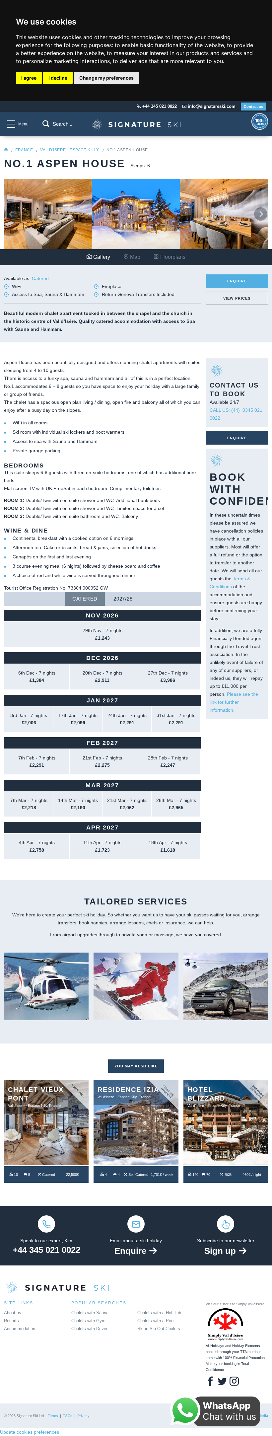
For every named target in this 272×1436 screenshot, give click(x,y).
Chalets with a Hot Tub (159, 1312)
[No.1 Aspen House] (48, 213)
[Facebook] (210, 1382)
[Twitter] (222, 1382)
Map (134, 257)
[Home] (6, 150)
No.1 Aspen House (127, 150)
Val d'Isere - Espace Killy (69, 150)
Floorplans (172, 257)
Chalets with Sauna (89, 1312)
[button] (46, 124)
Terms (53, 1416)
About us (12, 1312)
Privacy (83, 1416)
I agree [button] (28, 78)
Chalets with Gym (88, 1320)
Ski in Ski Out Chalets (158, 1328)
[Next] (260, 214)
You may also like (136, 1066)
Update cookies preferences (29, 1432)
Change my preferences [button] (106, 78)
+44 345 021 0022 (46, 1250)
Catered (85, 599)
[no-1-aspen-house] (136, 131)
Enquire (236, 281)
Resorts (11, 1320)
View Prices (236, 298)
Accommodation (19, 1328)
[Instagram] (234, 1382)
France (24, 150)
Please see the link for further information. (234, 702)
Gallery (101, 257)
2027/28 (122, 599)
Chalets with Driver (89, 1328)
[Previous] (11, 214)
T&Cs (67, 1416)
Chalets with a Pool (155, 1320)
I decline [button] (57, 78)
